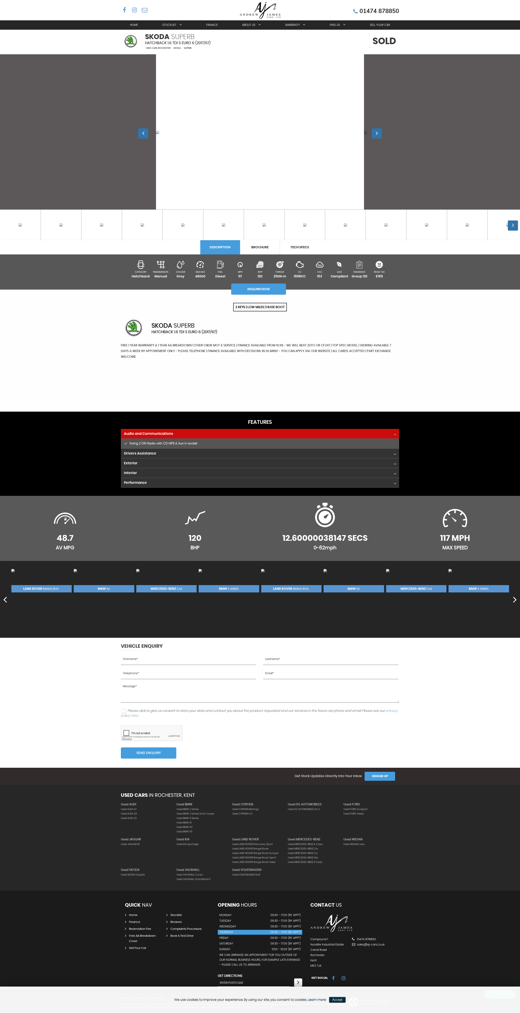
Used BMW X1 (184, 822)
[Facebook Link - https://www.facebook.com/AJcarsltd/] (124, 9)
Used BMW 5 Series (188, 818)
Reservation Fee (140, 929)
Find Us (335, 25)
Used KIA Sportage (187, 844)
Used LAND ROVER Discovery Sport (252, 844)
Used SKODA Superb (133, 874)
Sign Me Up (380, 776)
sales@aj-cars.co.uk (370, 944)
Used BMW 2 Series (188, 809)
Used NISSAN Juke (353, 844)
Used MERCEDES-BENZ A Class (305, 844)
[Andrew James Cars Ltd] (331, 931)
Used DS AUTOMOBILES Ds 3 (304, 809)
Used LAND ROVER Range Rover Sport (254, 857)
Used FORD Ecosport (355, 809)
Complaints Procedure (186, 929)
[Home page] (260, 10)
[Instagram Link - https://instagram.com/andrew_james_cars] (134, 9)
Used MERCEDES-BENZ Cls (302, 853)
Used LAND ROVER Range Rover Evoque (255, 853)
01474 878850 (379, 11)
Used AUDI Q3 (129, 813)
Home (134, 25)
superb (188, 48)
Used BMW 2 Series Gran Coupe (195, 813)
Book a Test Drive (182, 935)
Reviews (176, 922)
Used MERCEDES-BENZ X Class (305, 862)
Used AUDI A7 (128, 809)
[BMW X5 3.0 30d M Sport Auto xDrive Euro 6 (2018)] (104, 580)
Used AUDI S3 (128, 818)
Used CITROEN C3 (242, 813)
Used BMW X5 (184, 831)
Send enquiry (148, 753)
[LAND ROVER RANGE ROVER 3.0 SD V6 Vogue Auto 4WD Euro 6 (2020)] (41, 580)
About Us (248, 25)
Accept (337, 999)
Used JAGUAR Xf (130, 844)
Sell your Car (380, 25)
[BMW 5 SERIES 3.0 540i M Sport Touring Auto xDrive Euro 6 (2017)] (229, 580)
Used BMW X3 (184, 827)
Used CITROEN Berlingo (245, 809)
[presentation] (5, 599)
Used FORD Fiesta (353, 813)
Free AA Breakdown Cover (142, 938)
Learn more (317, 999)
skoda (177, 48)
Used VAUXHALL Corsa (190, 874)
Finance (212, 25)
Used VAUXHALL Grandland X (193, 879)
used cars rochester (158, 48)
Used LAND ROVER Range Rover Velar (254, 862)
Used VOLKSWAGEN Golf (246, 874)
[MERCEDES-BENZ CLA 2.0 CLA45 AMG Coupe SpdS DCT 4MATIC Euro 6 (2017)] (166, 580)
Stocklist (169, 25)
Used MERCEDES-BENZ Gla (303, 857)
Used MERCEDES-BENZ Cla (303, 848)
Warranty (292, 25)
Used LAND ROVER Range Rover (250, 848)
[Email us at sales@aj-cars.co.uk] (144, 9)
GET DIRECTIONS (230, 975)
